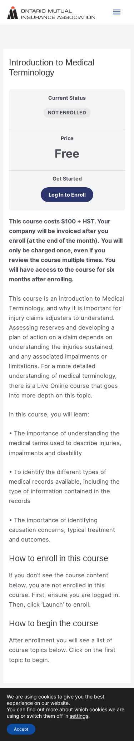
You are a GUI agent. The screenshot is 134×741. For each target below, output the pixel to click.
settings (79, 716)
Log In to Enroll (67, 195)
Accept (21, 729)
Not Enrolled (67, 112)
